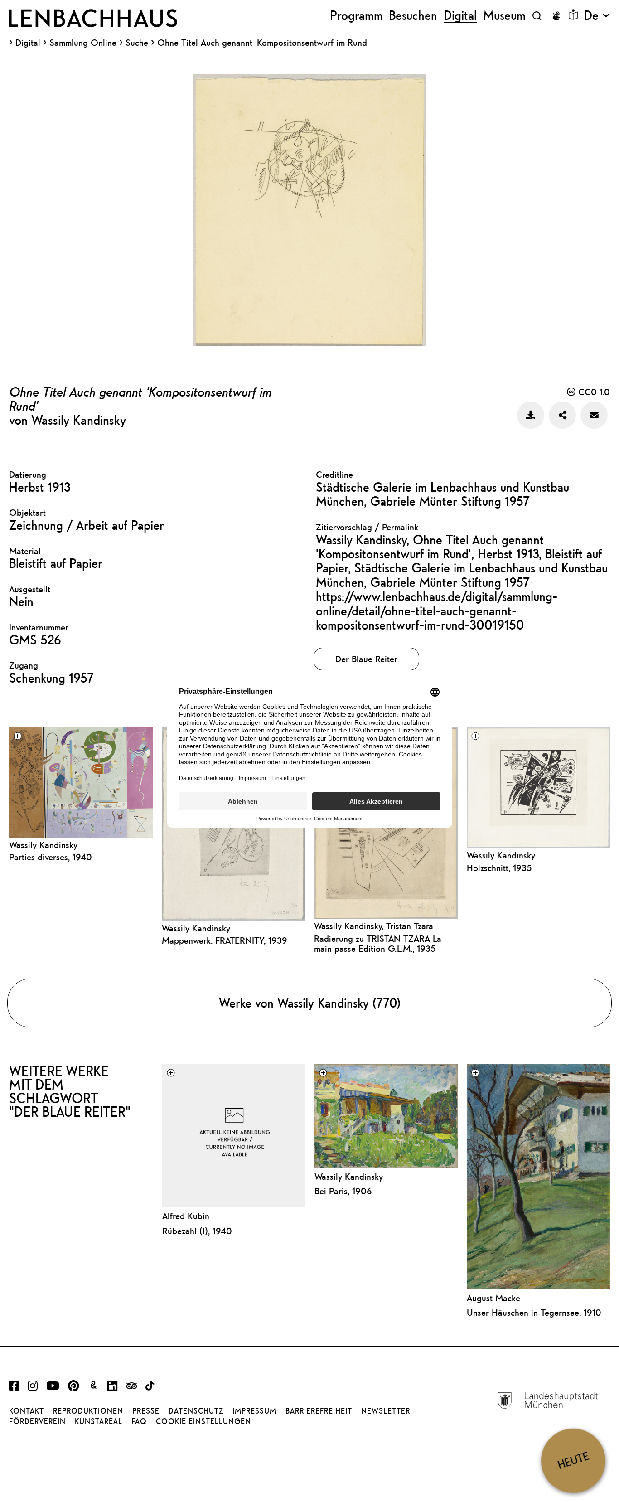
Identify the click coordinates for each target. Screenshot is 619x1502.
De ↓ (597, 15)
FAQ (139, 1421)
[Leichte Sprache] (573, 14)
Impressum (254, 1411)
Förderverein (37, 1421)
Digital (27, 42)
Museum (504, 15)
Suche (137, 42)
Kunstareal (98, 1421)
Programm (356, 15)
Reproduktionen (88, 1411)
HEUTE (573, 1460)
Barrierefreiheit (318, 1411)
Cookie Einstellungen (203, 1421)
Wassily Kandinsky (78, 419)
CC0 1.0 (592, 391)
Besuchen (413, 15)
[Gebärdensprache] (556, 16)
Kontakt (26, 1411)
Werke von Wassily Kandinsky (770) (310, 1002)
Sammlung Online (82, 42)
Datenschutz (196, 1411)
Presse (146, 1411)
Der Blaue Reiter (366, 658)
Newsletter (385, 1411)
